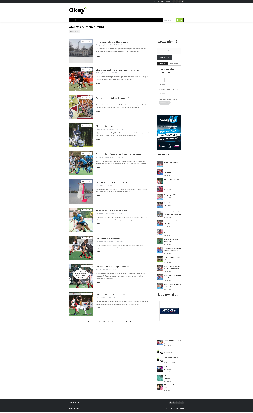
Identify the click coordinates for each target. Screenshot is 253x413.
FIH (97, 73)
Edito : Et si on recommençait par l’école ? (172, 377)
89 (113, 321)
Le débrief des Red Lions (171, 162)
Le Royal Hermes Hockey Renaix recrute (171, 240)
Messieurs (106, 157)
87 (104, 321)
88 (108, 321)
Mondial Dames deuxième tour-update (171, 204)
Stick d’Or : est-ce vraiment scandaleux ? (171, 368)
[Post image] (160, 164)
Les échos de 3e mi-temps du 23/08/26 (172, 231)
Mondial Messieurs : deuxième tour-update (172, 222)
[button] (164, 323)
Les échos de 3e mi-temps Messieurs (112, 266)
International (99, 157)
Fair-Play (98, 129)
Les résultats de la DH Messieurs (110, 294)
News (105, 45)
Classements (99, 213)
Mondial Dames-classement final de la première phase (172, 267)
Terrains (110, 45)
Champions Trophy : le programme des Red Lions (117, 70)
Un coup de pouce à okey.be (172, 350)
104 (125, 321)
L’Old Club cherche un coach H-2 (172, 258)
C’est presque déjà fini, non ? (172, 195)
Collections (99, 101)
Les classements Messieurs (108, 238)
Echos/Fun (99, 269)
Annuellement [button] (174, 63)
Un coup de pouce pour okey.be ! (171, 359)
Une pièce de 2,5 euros (170, 187)
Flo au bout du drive (104, 126)
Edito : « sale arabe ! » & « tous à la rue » (172, 386)
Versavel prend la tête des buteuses (111, 210)
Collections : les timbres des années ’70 (113, 98)
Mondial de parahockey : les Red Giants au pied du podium (172, 213)
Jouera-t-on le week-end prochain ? (111, 182)
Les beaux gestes (106, 129)
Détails (98, 56)
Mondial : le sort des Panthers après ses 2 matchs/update (172, 286)
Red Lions (104, 73)
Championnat (99, 45)
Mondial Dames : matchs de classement (172, 171)
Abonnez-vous (164, 57)
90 (117, 321)
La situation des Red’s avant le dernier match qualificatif (172, 249)
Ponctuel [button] (162, 63)
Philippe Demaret (74, 402)
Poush (77, 408)
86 (100, 321)
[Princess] (169, 320)
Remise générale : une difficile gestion (112, 42)
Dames (106, 213)
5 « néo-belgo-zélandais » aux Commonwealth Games (119, 154)
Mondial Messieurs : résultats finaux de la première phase (172, 277)
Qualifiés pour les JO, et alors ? (172, 342)
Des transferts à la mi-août (171, 179)
